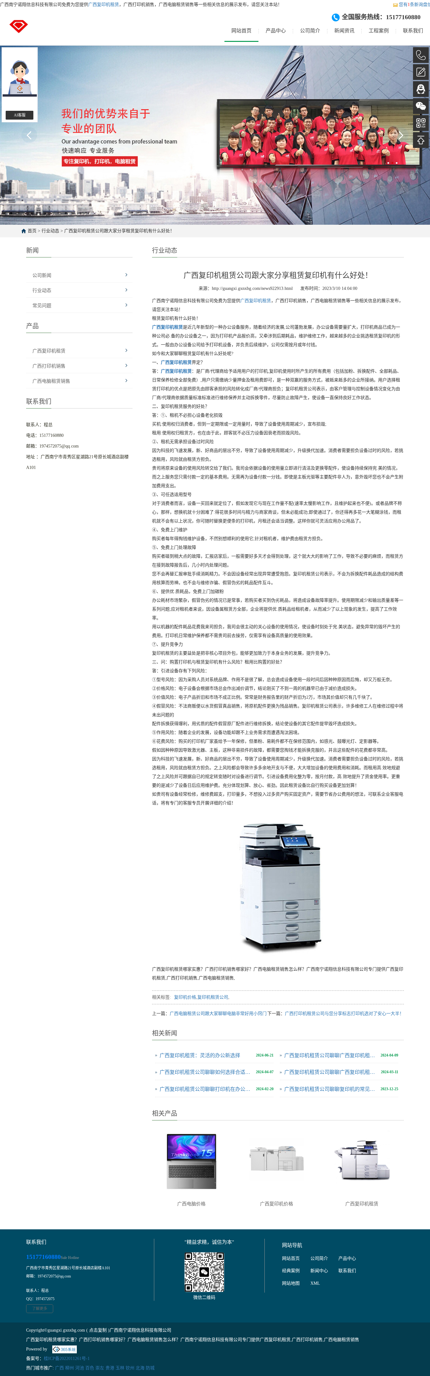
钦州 (130, 1368)
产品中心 (276, 30)
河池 (79, 1368)
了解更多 (39, 1308)
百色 (89, 1368)
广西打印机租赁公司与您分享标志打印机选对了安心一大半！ (344, 1013)
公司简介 (310, 30)
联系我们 (413, 30)
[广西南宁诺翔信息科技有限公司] (18, 31)
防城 (150, 1368)
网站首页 (241, 30)
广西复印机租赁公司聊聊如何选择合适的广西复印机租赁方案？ (206, 1072)
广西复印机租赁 (103, 4)
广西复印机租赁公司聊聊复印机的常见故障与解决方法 (330, 1089)
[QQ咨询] (421, 89)
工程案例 (379, 30)
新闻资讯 (344, 30)
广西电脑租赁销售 (51, 381)
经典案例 (291, 1270)
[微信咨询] (421, 106)
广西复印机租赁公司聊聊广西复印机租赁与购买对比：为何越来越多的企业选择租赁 (331, 1072)
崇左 (99, 1368)
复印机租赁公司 (212, 997)
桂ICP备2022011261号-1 (67, 1358)
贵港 (109, 1368)
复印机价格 (185, 997)
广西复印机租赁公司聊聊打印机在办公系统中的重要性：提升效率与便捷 (206, 1089)
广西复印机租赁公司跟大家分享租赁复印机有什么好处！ (119, 230)
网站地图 (291, 1283)
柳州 (69, 1368)
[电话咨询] (421, 55)
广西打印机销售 (48, 366)
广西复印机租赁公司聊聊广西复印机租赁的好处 (330, 1055)
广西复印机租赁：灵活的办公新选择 (200, 1055)
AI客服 (19, 115)
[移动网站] (421, 123)
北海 (140, 1368)
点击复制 (98, 1330)
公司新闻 (41, 275)
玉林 (120, 1368)
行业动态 (50, 230)
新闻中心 (319, 1270)
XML (315, 1283)
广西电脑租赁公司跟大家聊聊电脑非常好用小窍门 (218, 1013)
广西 (59, 1368)
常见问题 (41, 305)
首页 (32, 230)
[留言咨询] (421, 72)
